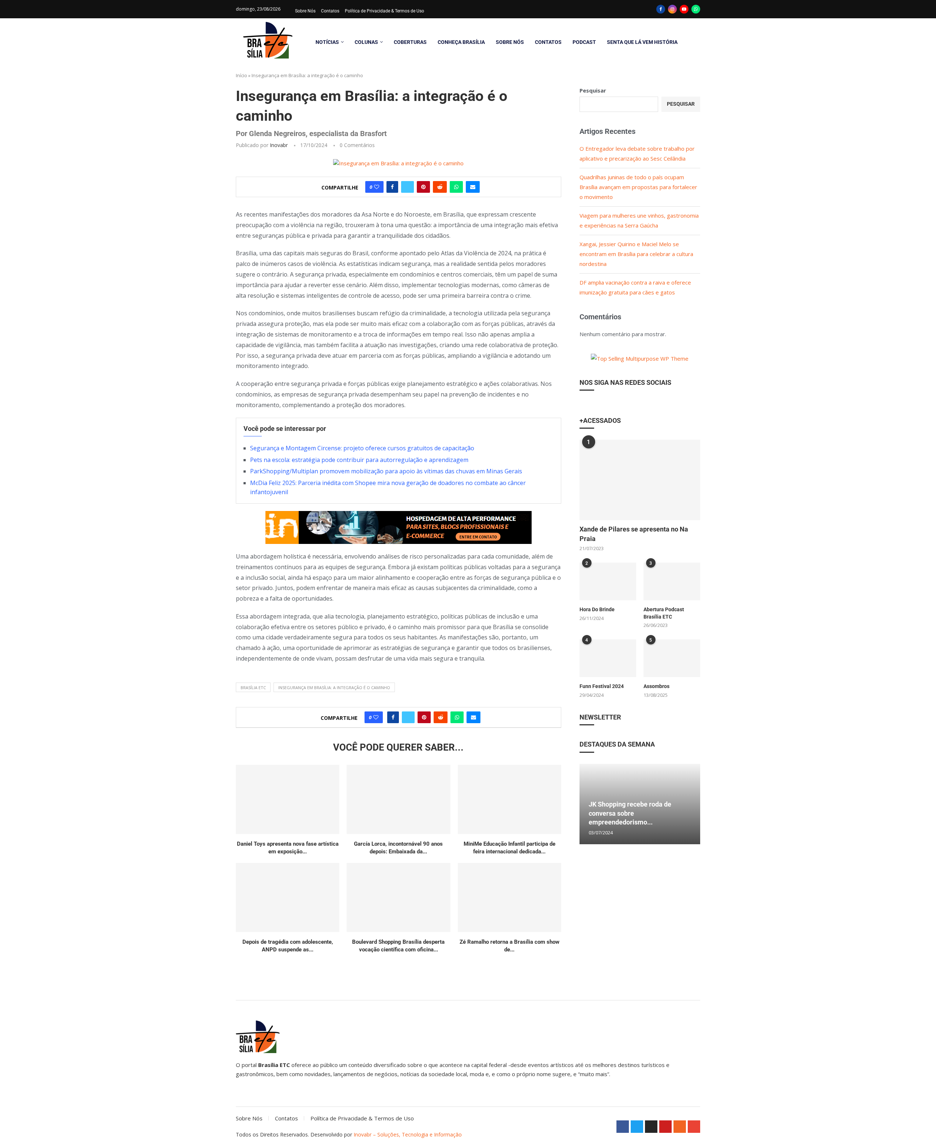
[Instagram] (672, 9)
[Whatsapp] (695, 9)
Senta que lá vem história (642, 42)
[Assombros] (672, 658)
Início (241, 75)
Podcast (584, 42)
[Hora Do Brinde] (608, 581)
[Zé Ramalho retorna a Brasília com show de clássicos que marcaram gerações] (509, 897)
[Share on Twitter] (407, 187)
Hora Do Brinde (597, 609)
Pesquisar (593, 90)
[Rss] (679, 1126)
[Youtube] (684, 9)
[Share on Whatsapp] (456, 187)
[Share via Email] (473, 187)
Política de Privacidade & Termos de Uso (384, 11)
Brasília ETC (253, 687)
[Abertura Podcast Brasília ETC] (672, 581)
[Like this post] (376, 187)
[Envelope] (694, 1126)
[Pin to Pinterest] (423, 187)
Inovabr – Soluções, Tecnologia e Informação (408, 1134)
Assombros (656, 686)
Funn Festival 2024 (602, 686)
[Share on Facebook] (392, 187)
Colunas (366, 42)
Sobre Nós (305, 11)
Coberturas (410, 42)
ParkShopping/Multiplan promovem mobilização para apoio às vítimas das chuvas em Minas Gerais (386, 471)
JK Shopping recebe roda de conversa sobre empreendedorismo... (630, 813)
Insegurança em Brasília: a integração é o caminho (334, 687)
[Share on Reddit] (440, 187)
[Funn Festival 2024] (608, 658)
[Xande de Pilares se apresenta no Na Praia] (640, 480)
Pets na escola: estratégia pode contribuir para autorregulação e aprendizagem (359, 460)
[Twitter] (637, 1126)
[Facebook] (660, 9)
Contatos (330, 11)
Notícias (327, 42)
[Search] (696, 42)
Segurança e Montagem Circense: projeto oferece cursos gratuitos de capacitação (362, 448)
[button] (586, 803)
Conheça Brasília (461, 42)
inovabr (279, 145)
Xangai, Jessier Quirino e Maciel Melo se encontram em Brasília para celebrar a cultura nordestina (636, 253)
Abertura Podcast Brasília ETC (664, 613)
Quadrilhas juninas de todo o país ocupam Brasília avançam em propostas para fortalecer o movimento (638, 186)
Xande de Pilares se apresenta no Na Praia (634, 533)
